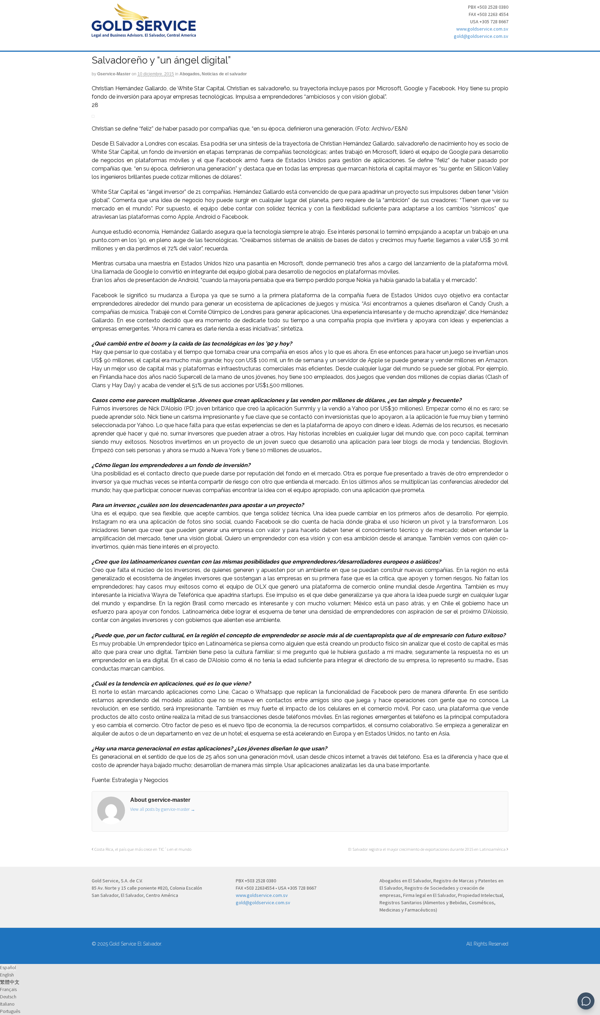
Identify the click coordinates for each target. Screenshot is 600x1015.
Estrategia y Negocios (140, 780)
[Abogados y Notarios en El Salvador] (144, 34)
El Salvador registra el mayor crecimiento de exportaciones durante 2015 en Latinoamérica (427, 849)
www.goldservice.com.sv (482, 29)
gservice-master (114, 74)
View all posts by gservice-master (162, 809)
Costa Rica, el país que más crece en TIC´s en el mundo (142, 849)
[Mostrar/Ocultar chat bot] (585, 1000)
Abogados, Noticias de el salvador (213, 74)
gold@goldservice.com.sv (481, 36)
